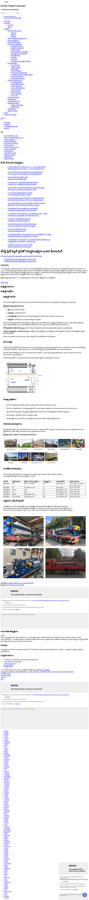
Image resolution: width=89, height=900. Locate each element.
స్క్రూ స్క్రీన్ (14, 59)
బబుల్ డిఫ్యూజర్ (12, 63)
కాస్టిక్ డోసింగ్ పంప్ (45, 671)
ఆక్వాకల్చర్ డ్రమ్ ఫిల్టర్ (17, 105)
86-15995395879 (9, 665)
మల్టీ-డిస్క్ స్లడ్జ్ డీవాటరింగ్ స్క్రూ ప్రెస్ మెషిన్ (19, 246)
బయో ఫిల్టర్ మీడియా (17, 82)
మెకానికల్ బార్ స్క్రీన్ (16, 46)
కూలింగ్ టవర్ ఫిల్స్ (16, 93)
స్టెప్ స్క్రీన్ (13, 57)
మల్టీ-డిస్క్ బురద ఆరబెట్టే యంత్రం (19, 671)
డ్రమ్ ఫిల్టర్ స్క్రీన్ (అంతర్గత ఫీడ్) (19, 51)
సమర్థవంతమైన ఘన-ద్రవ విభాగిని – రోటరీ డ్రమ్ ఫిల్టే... (22, 241)
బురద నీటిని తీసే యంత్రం (14, 31)
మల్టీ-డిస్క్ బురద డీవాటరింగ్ (66, 671)
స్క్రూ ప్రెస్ (13, 32)
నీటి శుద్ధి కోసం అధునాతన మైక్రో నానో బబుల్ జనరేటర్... (22, 210)
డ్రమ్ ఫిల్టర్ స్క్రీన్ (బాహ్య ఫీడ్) (19, 53)
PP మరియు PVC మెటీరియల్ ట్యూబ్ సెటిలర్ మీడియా (22, 184)
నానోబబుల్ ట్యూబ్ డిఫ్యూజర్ (19, 72)
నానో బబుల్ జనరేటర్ (13, 97)
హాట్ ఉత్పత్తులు (39, 670)
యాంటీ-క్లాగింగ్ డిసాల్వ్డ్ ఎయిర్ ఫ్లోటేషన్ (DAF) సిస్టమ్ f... (23, 236)
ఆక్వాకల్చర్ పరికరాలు (13, 103)
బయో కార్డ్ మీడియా (16, 86)
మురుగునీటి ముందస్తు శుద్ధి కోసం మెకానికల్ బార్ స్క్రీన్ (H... (24, 215)
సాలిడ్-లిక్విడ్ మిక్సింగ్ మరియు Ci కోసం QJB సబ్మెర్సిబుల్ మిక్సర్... (26, 200)
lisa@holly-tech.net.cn (10, 663)
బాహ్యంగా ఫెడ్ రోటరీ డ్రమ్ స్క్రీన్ (16, 231)
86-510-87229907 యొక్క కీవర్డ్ (12, 661)
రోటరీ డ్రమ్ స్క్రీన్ (15, 50)
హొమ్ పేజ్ (7, 21)
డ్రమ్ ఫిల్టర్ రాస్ (5, 671)
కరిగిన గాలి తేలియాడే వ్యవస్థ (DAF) (17, 38)
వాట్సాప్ (3, 677)
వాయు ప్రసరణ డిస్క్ (34, 671)
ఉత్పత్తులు (7, 29)
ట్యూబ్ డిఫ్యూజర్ (15, 67)
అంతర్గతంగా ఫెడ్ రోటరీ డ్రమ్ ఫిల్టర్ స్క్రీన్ (18, 220)
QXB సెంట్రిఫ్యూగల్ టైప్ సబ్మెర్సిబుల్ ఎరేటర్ (19, 194)
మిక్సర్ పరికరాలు (12, 99)
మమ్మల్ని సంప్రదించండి (10, 114)
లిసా (2, 679)
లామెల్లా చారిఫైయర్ (13, 40)
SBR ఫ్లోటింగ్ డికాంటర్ (14, 101)
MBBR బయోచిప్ (16, 90)
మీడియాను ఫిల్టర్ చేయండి (15, 80)
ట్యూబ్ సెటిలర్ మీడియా (17, 84)
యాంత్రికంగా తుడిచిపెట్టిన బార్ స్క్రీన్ (21, 61)
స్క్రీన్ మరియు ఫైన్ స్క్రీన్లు (15, 44)
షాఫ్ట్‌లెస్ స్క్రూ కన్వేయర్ (17, 48)
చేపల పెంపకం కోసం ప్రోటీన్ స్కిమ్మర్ (17, 179)
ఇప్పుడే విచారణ (5, 651)
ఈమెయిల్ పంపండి (6, 675)
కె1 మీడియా (54, 671)
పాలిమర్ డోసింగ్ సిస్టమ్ (14, 42)
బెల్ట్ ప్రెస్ (13, 34)
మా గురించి (7, 23)
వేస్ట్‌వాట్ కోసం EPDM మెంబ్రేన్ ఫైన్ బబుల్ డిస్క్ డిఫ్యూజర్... (24, 205)
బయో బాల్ (14, 95)
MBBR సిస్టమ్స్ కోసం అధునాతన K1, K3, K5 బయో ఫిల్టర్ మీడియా (26, 169)
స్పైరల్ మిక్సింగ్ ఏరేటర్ (17, 76)
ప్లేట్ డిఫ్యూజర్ (15, 69)
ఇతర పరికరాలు (12, 109)
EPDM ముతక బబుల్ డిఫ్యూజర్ (15, 585)
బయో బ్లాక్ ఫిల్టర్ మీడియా (18, 88)
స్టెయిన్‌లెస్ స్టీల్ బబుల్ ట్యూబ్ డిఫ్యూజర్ (22, 74)
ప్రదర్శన (10, 27)
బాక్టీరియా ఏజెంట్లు (12, 111)
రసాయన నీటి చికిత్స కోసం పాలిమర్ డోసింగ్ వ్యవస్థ (21, 226)
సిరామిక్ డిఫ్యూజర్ (16, 71)
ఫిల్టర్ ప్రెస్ (13, 36)
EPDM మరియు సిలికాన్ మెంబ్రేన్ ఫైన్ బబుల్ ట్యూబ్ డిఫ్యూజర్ (24, 174)
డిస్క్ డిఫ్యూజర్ (15, 65)
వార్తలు (6, 112)
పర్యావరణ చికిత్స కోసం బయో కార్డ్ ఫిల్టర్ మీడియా (20, 583)
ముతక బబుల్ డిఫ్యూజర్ (17, 78)
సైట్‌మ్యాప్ (47, 670)
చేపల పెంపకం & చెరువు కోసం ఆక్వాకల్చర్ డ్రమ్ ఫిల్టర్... (22, 189)
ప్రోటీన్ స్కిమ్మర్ (15, 107)
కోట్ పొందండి (4, 282)
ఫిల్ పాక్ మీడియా (16, 92)
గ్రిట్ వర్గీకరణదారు (15, 55)
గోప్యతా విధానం (8, 666)
